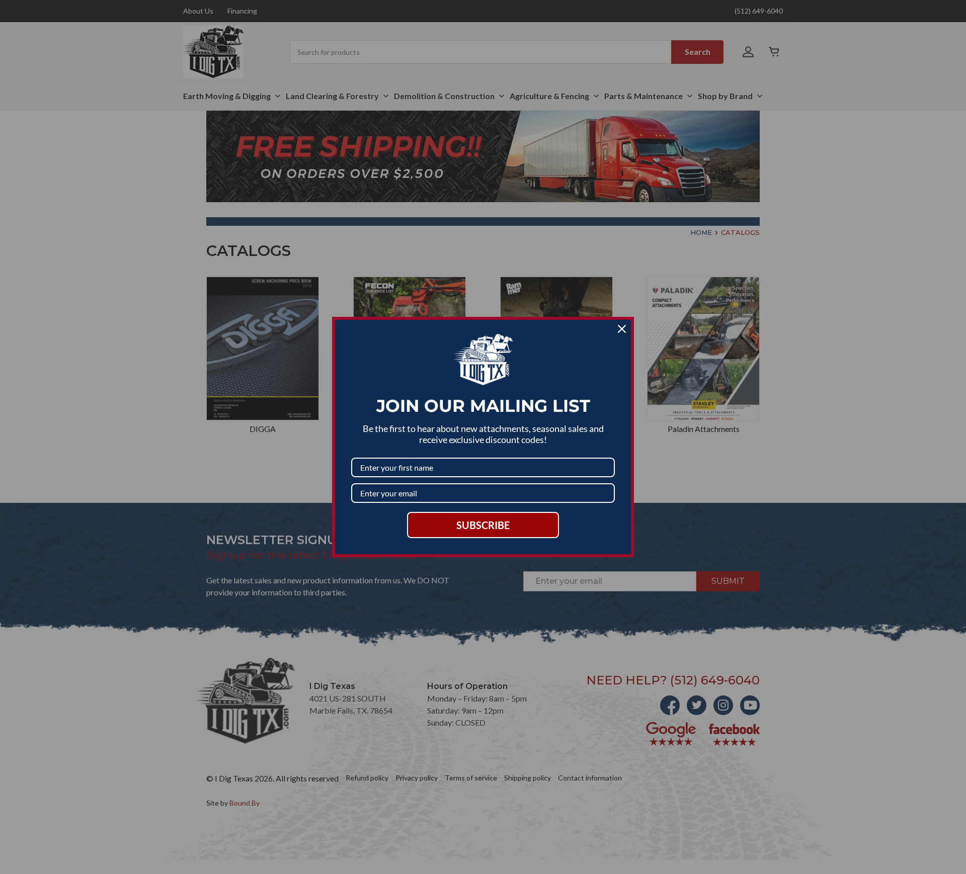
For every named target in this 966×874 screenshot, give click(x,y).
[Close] (622, 329)
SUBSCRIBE (483, 525)
